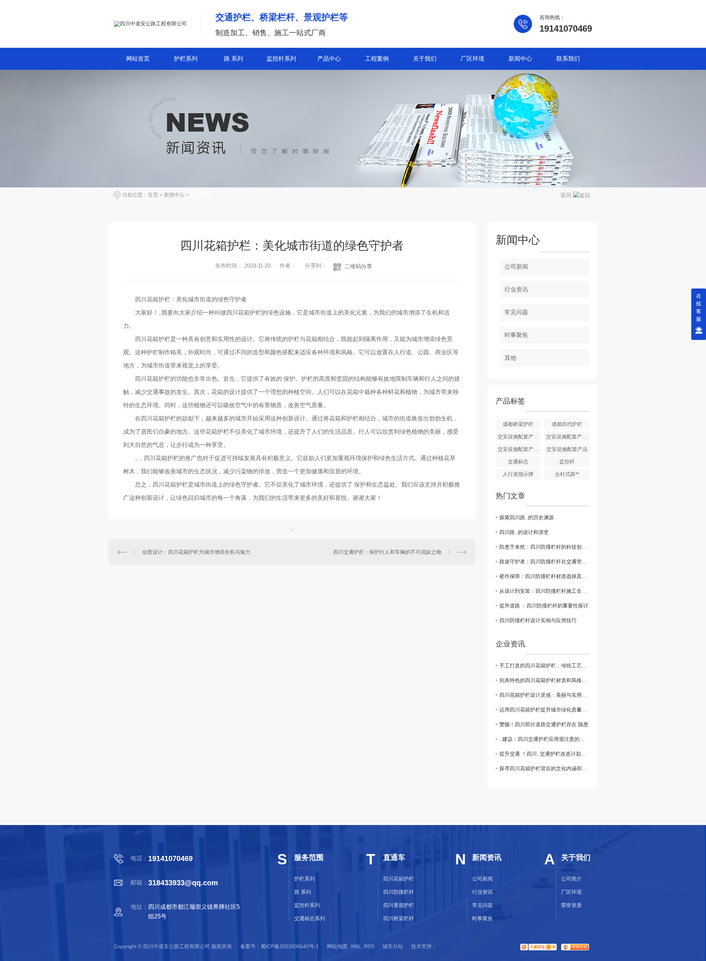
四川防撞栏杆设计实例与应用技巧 (538, 620)
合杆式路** (567, 474)
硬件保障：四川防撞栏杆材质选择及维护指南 (544, 576)
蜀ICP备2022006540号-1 (290, 946)
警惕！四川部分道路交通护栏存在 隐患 (543, 724)
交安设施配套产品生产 (519, 449)
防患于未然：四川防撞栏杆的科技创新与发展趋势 (544, 547)
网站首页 (138, 58)
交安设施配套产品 (567, 449)
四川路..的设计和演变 (524, 532)
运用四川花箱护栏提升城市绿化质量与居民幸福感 (544, 710)
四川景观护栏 (398, 905)
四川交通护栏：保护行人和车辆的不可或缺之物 (387, 552)
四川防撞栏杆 (398, 892)
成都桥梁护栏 (518, 424)
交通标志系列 (309, 918)
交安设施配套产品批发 (519, 437)
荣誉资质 (571, 905)
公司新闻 (200, 195)
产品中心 (329, 58)
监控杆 (567, 462)
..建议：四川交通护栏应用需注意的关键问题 (544, 739)
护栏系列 (185, 58)
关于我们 (424, 58)
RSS (369, 946)
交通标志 (518, 462)
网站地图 (337, 946)
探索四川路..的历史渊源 (526, 517)
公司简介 (571, 879)
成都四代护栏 (567, 424)
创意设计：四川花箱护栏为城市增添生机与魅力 (196, 552)
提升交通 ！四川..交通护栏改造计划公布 (544, 754)
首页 (153, 195)
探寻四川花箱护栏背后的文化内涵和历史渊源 (544, 768)
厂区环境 (472, 58)
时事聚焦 (516, 335)
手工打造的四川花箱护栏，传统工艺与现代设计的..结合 (544, 665)
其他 (510, 358)
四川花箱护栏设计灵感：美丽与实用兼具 (544, 695)
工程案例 (377, 58)
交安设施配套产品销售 (567, 437)
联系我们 (568, 58)
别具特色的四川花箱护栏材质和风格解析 (544, 680)
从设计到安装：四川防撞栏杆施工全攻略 (544, 591)
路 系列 (233, 58)
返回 (565, 195)
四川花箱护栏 (398, 879)
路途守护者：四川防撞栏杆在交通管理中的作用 (544, 561)
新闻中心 (520, 58)
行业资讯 (516, 289)
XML (355, 946)
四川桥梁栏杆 (398, 918)
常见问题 (516, 312)
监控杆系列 (281, 58)
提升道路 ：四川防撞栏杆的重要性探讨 (543, 606)
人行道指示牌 (518, 474)
